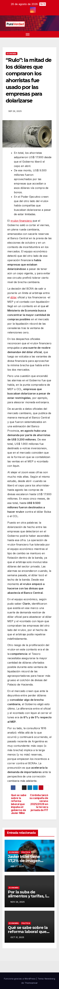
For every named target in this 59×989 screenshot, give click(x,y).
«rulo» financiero (21, 220)
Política (26, 852)
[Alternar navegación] (27, 34)
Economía (11, 54)
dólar (13, 297)
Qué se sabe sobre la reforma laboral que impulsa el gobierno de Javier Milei (18, 804)
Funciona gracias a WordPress (20, 978)
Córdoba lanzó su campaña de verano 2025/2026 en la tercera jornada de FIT (39, 803)
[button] (49, 34)
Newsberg (50, 978)
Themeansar (31, 983)
